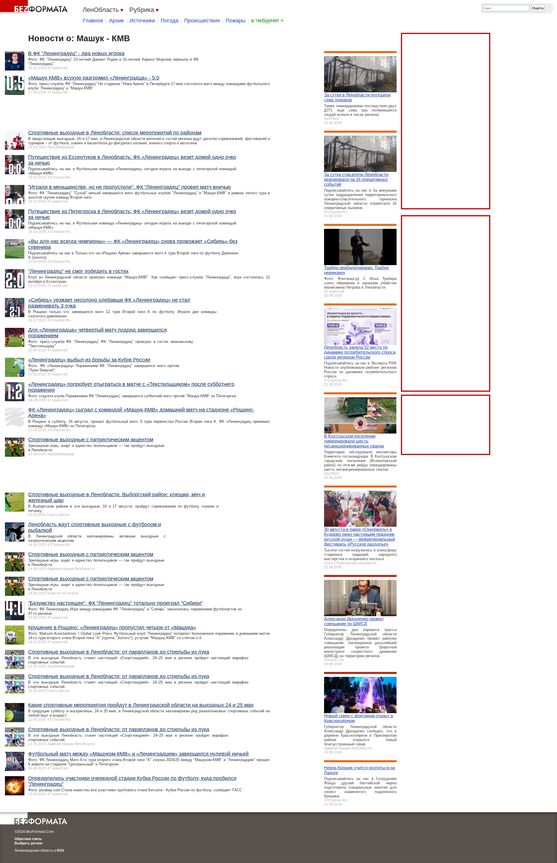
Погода (169, 21)
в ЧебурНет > (267, 21)
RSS (60, 850)
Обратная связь (28, 839)
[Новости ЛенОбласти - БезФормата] (35, 7)
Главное (93, 21)
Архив (116, 21)
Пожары (235, 21)
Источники (142, 21)
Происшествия (202, 21)
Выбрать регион (28, 843)
